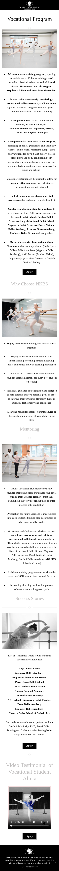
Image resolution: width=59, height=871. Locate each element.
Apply (29, 271)
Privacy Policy (31, 867)
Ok (23, 867)
